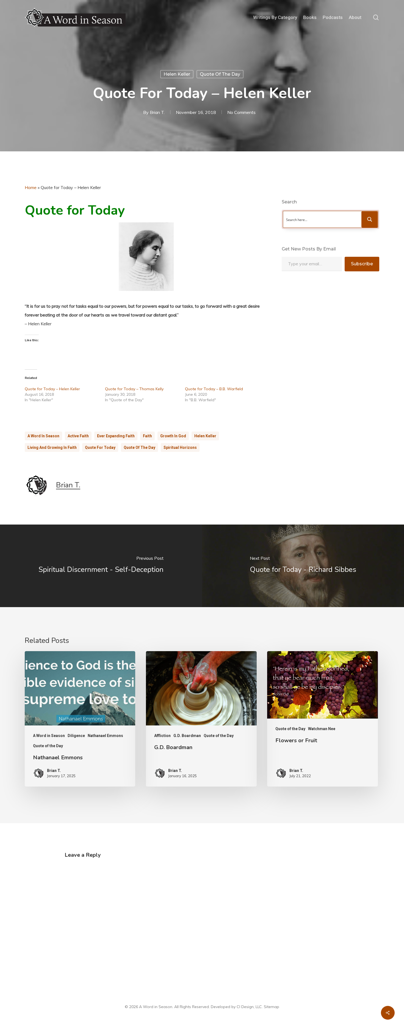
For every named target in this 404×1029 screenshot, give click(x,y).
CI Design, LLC (249, 1006)
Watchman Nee (321, 729)
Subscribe (362, 263)
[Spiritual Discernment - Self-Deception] (101, 566)
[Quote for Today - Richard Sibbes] (303, 566)
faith (147, 436)
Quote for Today (100, 447)
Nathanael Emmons (105, 735)
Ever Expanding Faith (116, 436)
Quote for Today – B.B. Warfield (214, 388)
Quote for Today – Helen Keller (52, 388)
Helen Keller (177, 74)
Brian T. (157, 112)
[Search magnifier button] (369, 219)
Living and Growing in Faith (52, 447)
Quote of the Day (220, 74)
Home (31, 187)
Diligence (76, 735)
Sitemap (271, 1006)
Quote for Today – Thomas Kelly (134, 388)
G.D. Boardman (187, 735)
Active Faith (78, 436)
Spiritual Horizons (180, 447)
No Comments (241, 112)
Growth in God (173, 436)
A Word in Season (43, 436)
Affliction (162, 735)
